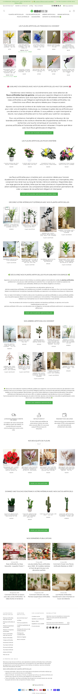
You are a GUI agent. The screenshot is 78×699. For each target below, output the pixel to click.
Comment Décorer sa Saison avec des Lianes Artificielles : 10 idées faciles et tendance (14, 597)
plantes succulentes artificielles (47, 295)
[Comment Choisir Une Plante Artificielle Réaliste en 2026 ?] (63, 551)
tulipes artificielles (24, 114)
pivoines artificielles (14, 125)
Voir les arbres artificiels (39, 402)
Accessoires (35, 17)
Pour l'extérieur (23, 17)
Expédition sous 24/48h (38, 623)
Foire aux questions (22, 622)
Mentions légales (21, 637)
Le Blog (31, 5)
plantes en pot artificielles (25, 283)
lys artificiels (64, 109)
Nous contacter (39, 5)
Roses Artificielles (7, 637)
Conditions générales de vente (23, 626)
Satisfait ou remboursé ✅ (51, 17)
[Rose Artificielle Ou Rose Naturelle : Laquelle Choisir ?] (14, 551)
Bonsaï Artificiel (63, 14)
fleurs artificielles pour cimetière (25, 177)
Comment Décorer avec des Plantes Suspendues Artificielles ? (39, 597)
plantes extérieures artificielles (63, 297)
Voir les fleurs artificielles (39, 132)
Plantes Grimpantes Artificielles (8, 630)
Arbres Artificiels (48, 14)
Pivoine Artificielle (8, 647)
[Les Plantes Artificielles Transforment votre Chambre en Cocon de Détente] (63, 582)
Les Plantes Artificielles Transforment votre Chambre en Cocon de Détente (63, 597)
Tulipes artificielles (8, 640)
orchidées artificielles (58, 100)
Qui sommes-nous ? (8, 5)
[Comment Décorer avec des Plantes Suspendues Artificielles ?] (39, 582)
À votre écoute (36, 626)
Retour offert (35, 621)
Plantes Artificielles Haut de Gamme (8, 618)
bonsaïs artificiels (50, 306)
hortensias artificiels (32, 125)
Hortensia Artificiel (8, 642)
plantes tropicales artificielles (31, 291)
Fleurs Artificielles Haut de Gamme (8, 634)
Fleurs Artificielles (33, 14)
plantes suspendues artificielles (14, 289)
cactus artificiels (63, 295)
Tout (39, 444)
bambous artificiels (48, 302)
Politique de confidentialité (21, 633)
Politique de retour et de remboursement (23, 629)
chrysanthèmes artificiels (56, 120)
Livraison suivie (36, 616)
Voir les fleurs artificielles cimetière (39, 194)
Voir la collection (39, 483)
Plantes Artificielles (16, 14)
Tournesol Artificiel (8, 645)
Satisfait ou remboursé (21, 5)
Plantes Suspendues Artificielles (8, 626)
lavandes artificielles (14, 120)
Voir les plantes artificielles (39, 313)
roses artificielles (14, 100)
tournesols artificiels (57, 107)
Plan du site (6, 654)
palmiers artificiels (9, 306)
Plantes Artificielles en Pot (9, 622)
